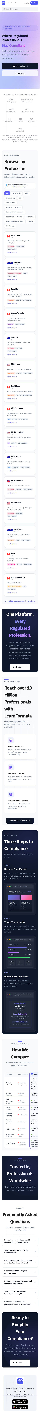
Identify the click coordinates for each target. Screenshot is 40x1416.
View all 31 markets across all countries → (20, 601)
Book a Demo (20, 73)
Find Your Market (20, 66)
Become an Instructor (18, 821)
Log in (27, 3)
